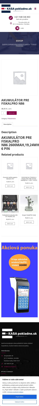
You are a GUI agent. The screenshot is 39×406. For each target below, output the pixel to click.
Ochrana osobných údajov (15, 392)
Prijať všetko (19, 397)
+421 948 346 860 (22, 17)
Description (7, 124)
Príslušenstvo (12, 118)
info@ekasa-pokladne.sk (10, 366)
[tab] (7, 124)
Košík (22, 28)
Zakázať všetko (19, 402)
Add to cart (12, 113)
